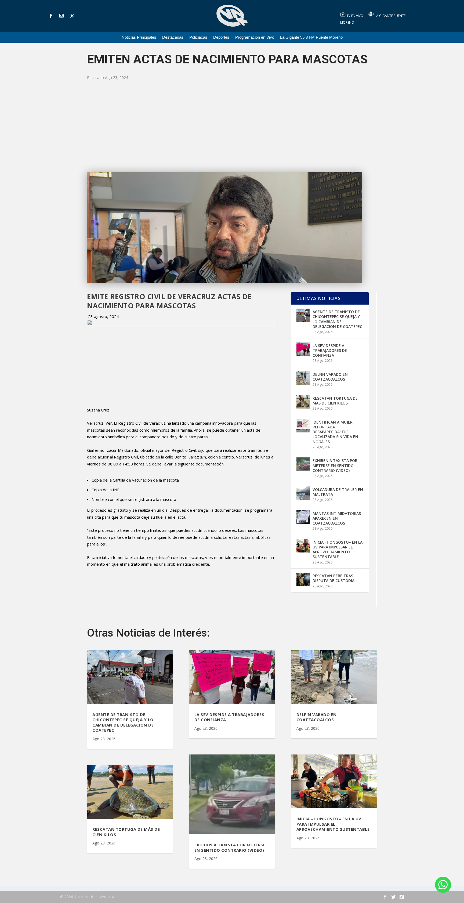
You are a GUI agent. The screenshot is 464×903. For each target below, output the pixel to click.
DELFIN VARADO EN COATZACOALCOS (330, 377)
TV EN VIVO (355, 15)
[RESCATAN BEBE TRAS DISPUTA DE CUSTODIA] (303, 579)
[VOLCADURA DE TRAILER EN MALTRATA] (303, 493)
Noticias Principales (139, 37)
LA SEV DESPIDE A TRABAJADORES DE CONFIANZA (330, 350)
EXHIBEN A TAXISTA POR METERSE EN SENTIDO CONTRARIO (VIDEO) (335, 465)
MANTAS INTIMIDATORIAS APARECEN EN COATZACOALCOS (337, 518)
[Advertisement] (232, 126)
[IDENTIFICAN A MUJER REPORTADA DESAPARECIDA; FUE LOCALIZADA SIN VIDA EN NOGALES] (303, 425)
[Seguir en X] (72, 16)
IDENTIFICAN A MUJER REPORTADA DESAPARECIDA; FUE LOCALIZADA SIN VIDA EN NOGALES (335, 432)
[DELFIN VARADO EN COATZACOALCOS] (303, 378)
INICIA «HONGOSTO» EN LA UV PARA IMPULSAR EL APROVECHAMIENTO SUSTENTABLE (338, 549)
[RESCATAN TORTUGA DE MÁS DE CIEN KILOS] (303, 402)
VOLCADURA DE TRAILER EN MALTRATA (338, 492)
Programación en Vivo (254, 37)
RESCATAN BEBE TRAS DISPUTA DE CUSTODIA (333, 578)
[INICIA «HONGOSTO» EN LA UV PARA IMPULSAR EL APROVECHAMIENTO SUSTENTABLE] (303, 545)
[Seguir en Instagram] (61, 16)
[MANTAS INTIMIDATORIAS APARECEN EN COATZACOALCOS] (303, 517)
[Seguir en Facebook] (50, 16)
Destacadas (172, 37)
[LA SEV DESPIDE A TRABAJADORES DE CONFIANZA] (303, 349)
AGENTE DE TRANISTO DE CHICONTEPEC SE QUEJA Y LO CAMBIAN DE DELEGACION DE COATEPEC (337, 319)
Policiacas (198, 37)
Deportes (221, 37)
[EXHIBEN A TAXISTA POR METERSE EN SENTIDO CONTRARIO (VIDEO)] (303, 464)
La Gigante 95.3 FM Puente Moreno (311, 37)
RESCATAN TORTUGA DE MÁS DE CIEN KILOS (335, 401)
